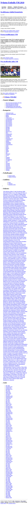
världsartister (11, 365)
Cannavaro (21, 215)
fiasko (24, 237)
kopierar (5, 278)
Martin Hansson (10, 294)
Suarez (13, 30)
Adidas (21, 194)
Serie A (5, 332)
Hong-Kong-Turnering (14, 264)
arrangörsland (6, 204)
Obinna (20, 307)
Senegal (19, 331)
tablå (11, 355)
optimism (22, 310)
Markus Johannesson (16, 293)
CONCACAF (9, 117)
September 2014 (9, 419)
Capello (5, 217)
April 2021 (8, 391)
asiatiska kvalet (18, 204)
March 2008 (8, 496)
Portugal (5, 317)
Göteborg (5, 254)
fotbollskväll (15, 247)
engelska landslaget (19, 234)
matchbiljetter (6, 295)
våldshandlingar (12, 364)
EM (4, 233)
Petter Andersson (21, 312)
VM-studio (20, 374)
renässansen (15, 321)
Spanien (19, 338)
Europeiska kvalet (7, 237)
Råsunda (21, 320)
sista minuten (14, 332)
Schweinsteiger (10, 330)
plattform (5, 315)
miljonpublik (11, 300)
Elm (16, 231)
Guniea (17, 258)
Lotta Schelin (14, 288)
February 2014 (9, 425)
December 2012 (9, 440)
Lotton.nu (10, 183)
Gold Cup (18, 253)
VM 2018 (8, 165)
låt (11, 287)
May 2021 (8, 390)
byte (17, 215)
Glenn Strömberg (11, 253)
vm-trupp (14, 375)
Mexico (13, 298)
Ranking (24, 318)
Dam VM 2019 (9, 124)
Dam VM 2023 (9, 125)
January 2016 (8, 411)
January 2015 (8, 417)
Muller (23, 302)
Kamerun (19, 271)
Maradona (15, 291)
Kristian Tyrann (21, 278)
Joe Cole (8, 268)
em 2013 (17, 233)
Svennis (10, 347)
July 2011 (8, 449)
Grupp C (5, 257)
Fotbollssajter (8, 135)
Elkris (13, 231)
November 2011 (9, 447)
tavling (16, 355)
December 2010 (9, 457)
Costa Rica (5, 223)
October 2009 (8, 474)
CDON (24, 217)
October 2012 (8, 442)
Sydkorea (20, 354)
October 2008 (8, 488)
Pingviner (5, 314)
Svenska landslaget (19, 350)
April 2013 (8, 435)
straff (9, 344)
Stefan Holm (17, 341)
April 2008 (8, 495)
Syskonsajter (6, 355)
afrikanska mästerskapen (9, 195)
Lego (16, 287)
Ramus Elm (19, 318)
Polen (11, 315)
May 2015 (8, 414)
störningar (20, 342)
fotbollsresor (6, 248)
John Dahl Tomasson (8, 270)
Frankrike (16, 248)
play (9, 315)
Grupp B (23, 255)
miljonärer (22, 298)
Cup (19, 223)
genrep (20, 251)
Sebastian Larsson (7, 331)
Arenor (12, 203)
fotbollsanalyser (7, 245)
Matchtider (23, 295)
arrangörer (21, 203)
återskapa (5, 205)
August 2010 (8, 462)
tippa (20, 355)
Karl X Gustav (10, 273)
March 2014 (8, 424)
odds (4, 308)
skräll (21, 334)
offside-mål (16, 308)
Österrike (5, 311)
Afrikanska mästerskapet (11, 114)
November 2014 (9, 418)
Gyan (7, 30)
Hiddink (13, 263)
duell (14, 230)
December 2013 (9, 427)
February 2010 (9, 469)
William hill (13, 377)
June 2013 (8, 433)
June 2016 (8, 408)
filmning (8, 238)
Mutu (4, 304)
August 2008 (8, 490)
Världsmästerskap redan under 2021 (13, 106)
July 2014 (8, 420)
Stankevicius (11, 341)
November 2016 (9, 407)
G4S (19, 250)
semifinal (14, 331)
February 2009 (9, 483)
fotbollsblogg (22, 245)
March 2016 (8, 410)
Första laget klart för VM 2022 (12, 104)
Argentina (16, 203)
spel (6, 152)
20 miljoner (19, 191)
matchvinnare (6, 297)
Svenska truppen (14, 351)
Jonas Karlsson (17, 270)
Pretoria (22, 317)
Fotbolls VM (13, 244)
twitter (6, 361)
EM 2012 (8, 129)
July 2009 (8, 477)
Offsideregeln (22, 308)
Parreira (23, 311)
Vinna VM (11, 368)
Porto (25, 315)
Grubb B (11, 255)
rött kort (10, 324)
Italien (12, 267)
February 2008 (9, 497)
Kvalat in (17, 281)
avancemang (6, 207)
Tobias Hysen (6, 358)
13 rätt (14, 191)
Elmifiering (20, 231)
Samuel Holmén (16, 327)
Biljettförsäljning (21, 211)
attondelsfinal (11, 205)
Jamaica (25, 267)
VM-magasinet (6, 374)
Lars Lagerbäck (7, 287)
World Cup (6, 378)
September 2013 (9, 431)
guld (9, 258)
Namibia (8, 304)
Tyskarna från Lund (13, 361)
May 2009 (8, 480)
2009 (24, 191)
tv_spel (20, 360)
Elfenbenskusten (7, 231)
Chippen (25, 218)
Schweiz (17, 330)
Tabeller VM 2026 (12, 176)
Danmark (11, 225)
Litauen (19, 287)
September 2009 (9, 475)
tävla (13, 355)
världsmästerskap (7, 367)
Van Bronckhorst (20, 364)
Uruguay (17, 30)
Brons (24, 214)
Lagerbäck (16, 284)
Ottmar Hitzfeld (12, 311)
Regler (6, 94)
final (12, 238)
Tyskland (21, 361)
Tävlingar (8, 158)
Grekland (21, 254)
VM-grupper (12, 372)
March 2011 (8, 454)
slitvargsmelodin (20, 335)
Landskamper (8, 139)
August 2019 (8, 393)
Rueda (13, 324)
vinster (22, 368)
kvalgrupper (9, 283)
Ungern (5, 362)
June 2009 (8, 479)
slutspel (10, 31)
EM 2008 (8, 128)
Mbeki (23, 297)
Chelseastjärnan (16, 218)
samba (23, 325)
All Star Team (12, 198)
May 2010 (8, 466)
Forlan (16, 241)
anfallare (23, 200)
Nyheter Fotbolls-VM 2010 (12, 2)
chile (22, 218)
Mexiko (17, 298)
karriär (16, 273)
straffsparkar (24, 344)
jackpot (21, 267)
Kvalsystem (21, 283)
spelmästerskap (12, 340)
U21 (24, 361)
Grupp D (10, 257)
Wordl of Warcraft (20, 377)
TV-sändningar (9, 159)
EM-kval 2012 (9, 131)
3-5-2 (14, 193)
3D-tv (24, 193)
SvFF (24, 352)
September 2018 (9, 396)
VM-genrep (6, 372)
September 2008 (9, 489)
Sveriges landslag (18, 352)
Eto (12, 235)
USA (19, 362)
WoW (10, 378)
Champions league (7, 218)
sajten (12, 325)
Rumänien (18, 324)
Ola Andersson (12, 310)
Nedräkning (8, 142)
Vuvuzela (19, 375)
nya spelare (24, 305)
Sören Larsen (6, 338)
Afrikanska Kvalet (9, 113)
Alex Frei (10, 197)
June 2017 (8, 400)
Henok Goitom (21, 261)
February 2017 (9, 404)
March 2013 (8, 436)
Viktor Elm (24, 367)
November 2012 (9, 441)
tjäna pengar (17, 357)
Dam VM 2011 (9, 122)
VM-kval (8, 169)
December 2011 (9, 446)
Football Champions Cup (9, 240)
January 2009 (8, 484)
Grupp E (15, 257)
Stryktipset (8, 153)
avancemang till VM (15, 207)
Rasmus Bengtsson (8, 320)
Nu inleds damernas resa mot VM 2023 (14, 107)
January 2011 (8, 456)
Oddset (7, 308)
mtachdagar (19, 302)
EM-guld (22, 233)
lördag (9, 288)
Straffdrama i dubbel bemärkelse (12, 12)
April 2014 (8, 422)
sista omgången (22, 332)
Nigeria (11, 305)
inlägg (15, 265)
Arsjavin (12, 204)
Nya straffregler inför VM (9, 61)
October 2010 (8, 460)
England (5, 235)
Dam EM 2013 (9, 121)
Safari (9, 325)
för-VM (18, 240)
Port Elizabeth (19, 315)
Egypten (23, 230)
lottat (19, 288)
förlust (20, 241)
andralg (10, 200)
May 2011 (8, 452)
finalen (14, 238)
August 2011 (8, 448)
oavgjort (12, 307)
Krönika (10, 280)
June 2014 (8, 421)
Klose (14, 275)
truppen (5, 360)
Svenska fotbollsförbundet (17, 348)
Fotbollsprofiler (9, 134)
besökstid (23, 210)
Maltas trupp (9, 291)
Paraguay (8, 57)
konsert (17, 277)
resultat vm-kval (7, 322)
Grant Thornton (12, 254)
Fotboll (15, 243)
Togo (11, 358)
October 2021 (8, 387)
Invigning (8, 137)
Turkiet (9, 360)
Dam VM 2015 (9, 123)
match (20, 294)
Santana (20, 328)
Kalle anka (14, 271)
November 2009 (9, 473)
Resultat (6, 31)
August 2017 (8, 398)
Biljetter (7, 116)
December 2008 (9, 486)
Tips (4, 357)
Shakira (9, 332)
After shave (18, 195)
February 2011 (9, 455)
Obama (16, 307)
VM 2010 (8, 163)
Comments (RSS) (11, 503)
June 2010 (8, 464)
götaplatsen (23, 253)
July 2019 (8, 394)
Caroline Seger (18, 217)
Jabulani (17, 267)
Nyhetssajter (8, 143)
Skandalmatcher (16, 334)
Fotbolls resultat (11, 175)
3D (22, 193)
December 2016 (9, 406)
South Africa (13, 338)
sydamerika (15, 354)
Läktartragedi (6, 285)
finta (4, 93)
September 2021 (9, 389)
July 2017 (8, 399)
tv (14, 360)
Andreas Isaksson (16, 200)
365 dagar (18, 193)
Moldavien (6, 302)
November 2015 (9, 412)
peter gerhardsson (12, 312)
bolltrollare (15, 214)
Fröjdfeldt (14, 250)
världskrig (17, 365)
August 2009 (8, 476)
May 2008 (8, 494)
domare (20, 228)
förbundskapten (7, 241)
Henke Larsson (13, 261)
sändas (21, 327)
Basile (17, 208)
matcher (18, 295)
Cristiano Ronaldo (13, 223)
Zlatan (17, 378)
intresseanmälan (7, 267)
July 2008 (8, 491)
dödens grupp (19, 227)
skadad (5, 334)
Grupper (5, 258)
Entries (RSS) (3, 503)
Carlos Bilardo (10, 217)
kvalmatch (15, 283)
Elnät (24, 231)
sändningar (6, 328)
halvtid (16, 260)
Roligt (7, 149)
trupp (25, 358)
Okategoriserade (9, 144)
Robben (24, 322)
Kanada (24, 271)
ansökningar (11, 201)
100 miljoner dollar (8, 191)
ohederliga (5, 310)
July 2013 (8, 432)
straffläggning (11, 93)
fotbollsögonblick (23, 247)
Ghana (4, 30)
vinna (7, 368)
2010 (4, 193)
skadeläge (9, 334)
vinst (19, 368)
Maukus (19, 297)
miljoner (5, 300)
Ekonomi (8, 127)
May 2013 (8, 434)
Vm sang (23, 371)
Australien (24, 205)
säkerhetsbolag (17, 325)
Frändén (12, 248)
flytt (24, 238)
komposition (11, 277)
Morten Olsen (12, 302)
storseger (5, 344)
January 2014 (8, 426)
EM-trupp (8, 234)
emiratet (13, 234)
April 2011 (8, 453)
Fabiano (14, 237)
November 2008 (9, 487)
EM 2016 (8, 130)
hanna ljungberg (22, 260)
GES (23, 251)
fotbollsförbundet (7, 247)
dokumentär (11, 228)
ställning (5, 341)
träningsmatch (20, 358)
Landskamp (13, 285)
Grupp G (24, 257)
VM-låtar (8, 170)
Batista (8, 210)
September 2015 (9, 413)
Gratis (17, 254)
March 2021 (8, 392)
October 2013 (8, 429)
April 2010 (8, 467)
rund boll (23, 324)
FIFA (7, 132)
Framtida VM (8, 136)
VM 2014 (8, 164)
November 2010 (9, 459)
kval (13, 280)
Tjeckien (23, 357)
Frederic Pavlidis (23, 248)
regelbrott (5, 321)
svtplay (5, 354)
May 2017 (8, 401)
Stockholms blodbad (13, 342)
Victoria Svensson (16, 367)
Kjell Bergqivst (17, 274)
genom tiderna (14, 251)
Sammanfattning (7, 327)
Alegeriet (5, 197)
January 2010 (8, 470)
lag (13, 284)
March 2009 (8, 482)
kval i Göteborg (18, 280)
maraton (20, 291)
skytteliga (5, 335)
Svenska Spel (6, 351)
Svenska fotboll (7, 348)
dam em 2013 (10, 224)
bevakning (9, 211)
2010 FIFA (9, 193)
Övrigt (7, 145)
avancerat (22, 207)
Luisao (22, 288)
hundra (8, 265)
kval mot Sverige (10, 281)
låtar (14, 287)
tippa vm (23, 355)
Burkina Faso (12, 215)
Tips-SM (8, 357)
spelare (24, 338)
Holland (17, 263)
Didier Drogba (12, 227)
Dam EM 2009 (9, 120)
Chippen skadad (7, 220)
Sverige (7, 155)
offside (11, 308)
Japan (4, 57)
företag (13, 241)
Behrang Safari (14, 210)
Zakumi (14, 378)
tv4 (4, 361)
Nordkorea (18, 305)
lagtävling (22, 284)
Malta (4, 291)
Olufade (18, 310)
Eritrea (9, 235)
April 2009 (8, 481)
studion (15, 345)
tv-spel (24, 360)
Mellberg (9, 298)
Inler (18, 265)
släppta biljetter (12, 335)
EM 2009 (12, 233)
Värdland (5, 365)
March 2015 (8, 415)
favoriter (21, 237)
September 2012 (9, 443)
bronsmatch (6, 215)
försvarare (10, 243)
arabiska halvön (19, 201)
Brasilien (20, 214)
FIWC (20, 238)
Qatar (14, 318)
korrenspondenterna (12, 278)
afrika (24, 194)
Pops (14, 315)
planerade (20, 314)
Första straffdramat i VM (9, 34)
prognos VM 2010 (8, 318)
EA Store (18, 230)
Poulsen (10, 317)
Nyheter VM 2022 (10, 97)
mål (21, 290)
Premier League (16, 317)
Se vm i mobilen (23, 330)
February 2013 (9, 438)
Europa (15, 235)
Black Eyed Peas (20, 213)
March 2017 (8, 403)
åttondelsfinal (18, 205)
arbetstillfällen (6, 203)
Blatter (4, 214)
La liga (10, 284)
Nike (14, 305)
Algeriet (25, 197)
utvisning (5, 364)
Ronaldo (5, 324)
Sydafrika (8, 157)
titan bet (12, 357)
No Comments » (15, 31)
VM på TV (8, 166)
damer (16, 224)
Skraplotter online (12, 184)
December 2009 (9, 471)
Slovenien (10, 337)
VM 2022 (21, 370)
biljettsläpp (6, 213)
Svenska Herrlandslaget (9, 350)
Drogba (24, 228)
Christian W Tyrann (16, 220)
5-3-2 (12, 194)
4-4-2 (9, 194)
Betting (7, 115)
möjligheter (22, 301)
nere (26, 304)
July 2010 (8, 463)
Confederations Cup (10, 118)
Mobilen (17, 301)
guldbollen (12, 258)
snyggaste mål (21, 337)
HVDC (12, 265)
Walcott (8, 377)
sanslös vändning (13, 328)
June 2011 (8, 450)
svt (6, 156)
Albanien (23, 195)
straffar (10, 30)
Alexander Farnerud (18, 197)
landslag (7, 141)
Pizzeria (16, 314)
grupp (14, 255)
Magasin (11, 290)
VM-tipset (9, 375)
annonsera (5, 201)
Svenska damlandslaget (18, 347)
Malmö (24, 290)
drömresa (10, 230)
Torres (14, 358)
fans (18, 237)
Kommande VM (9, 138)
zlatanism (11, 380)
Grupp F (19, 257)
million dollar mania (19, 300)
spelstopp (23, 340)
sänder (25, 327)
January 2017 (8, 405)
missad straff (12, 301)
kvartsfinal (5, 284)
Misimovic (5, 301)
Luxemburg (6, 290)
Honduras (5, 264)
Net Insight (6, 305)
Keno (9, 182)
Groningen (6, 255)
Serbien (23, 331)
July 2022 (8, 385)
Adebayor (16, 194)
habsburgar (11, 260)
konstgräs (21, 277)
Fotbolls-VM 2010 (21, 244)
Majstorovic (17, 290)
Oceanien (24, 307)
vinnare (16, 368)
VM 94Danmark (9, 371)
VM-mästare (14, 374)
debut (7, 227)
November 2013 (9, 428)
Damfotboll (21, 224)
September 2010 (9, 461)
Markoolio (8, 293)
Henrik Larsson (7, 263)
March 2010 (8, 468)
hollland (22, 263)
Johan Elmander (15, 268)
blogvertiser (10, 214)
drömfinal (5, 230)
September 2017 (9, 397)
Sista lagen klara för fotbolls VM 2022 (13, 102)
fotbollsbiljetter (15, 245)
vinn (4, 368)
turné (12, 360)
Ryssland (5, 325)
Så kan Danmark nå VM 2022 (12, 105)
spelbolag (5, 340)
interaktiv (22, 265)
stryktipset (10, 345)
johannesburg (22, 268)
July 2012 (8, 445)
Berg (19, 210)
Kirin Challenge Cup (8, 274)
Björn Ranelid (12, 213)
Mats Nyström (13, 297)
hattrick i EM (6, 261)
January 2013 (8, 439)
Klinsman (10, 275)
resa (19, 321)
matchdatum (13, 295)
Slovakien (5, 337)
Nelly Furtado (21, 304)
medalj (4, 298)
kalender (9, 271)
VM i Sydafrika (17, 371)
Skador (7, 150)
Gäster (8, 251)
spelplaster (18, 340)
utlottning (22, 362)
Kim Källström (21, 273)
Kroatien (5, 280)
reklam (10, 321)
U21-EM (7, 160)
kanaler (5, 273)
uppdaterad (10, 362)
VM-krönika (8, 167)
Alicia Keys (6, 198)
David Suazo (19, 225)
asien (23, 204)
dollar (16, 228)
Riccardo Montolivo (16, 322)
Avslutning (6, 208)
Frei (4, 250)
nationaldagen (14, 304)
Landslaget (23, 285)
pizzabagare (11, 314)
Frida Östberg (8, 250)
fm (25, 238)
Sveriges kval (10, 352)
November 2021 (9, 386)
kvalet (4, 283)
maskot (16, 294)
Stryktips (5, 345)
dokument (5, 228)
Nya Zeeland (6, 307)
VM (16, 93)
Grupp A (19, 255)
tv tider (17, 360)
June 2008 (8, 493)
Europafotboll (20, 235)
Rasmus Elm (16, 320)
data (15, 225)
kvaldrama (22, 281)
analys (17, 198)
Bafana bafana (12, 208)
